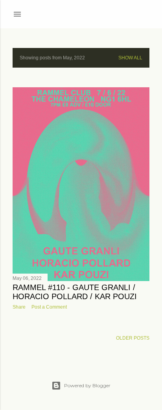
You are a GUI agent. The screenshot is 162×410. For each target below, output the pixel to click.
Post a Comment (49, 307)
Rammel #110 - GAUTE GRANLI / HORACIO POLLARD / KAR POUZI (75, 292)
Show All (130, 58)
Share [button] (19, 307)
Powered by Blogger (87, 385)
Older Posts (132, 338)
